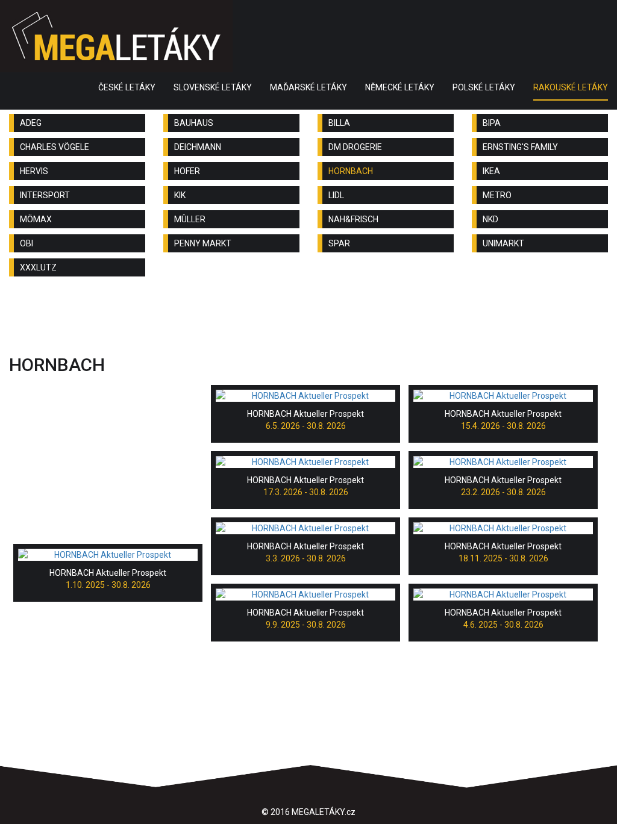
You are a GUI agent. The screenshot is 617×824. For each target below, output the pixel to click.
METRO (497, 195)
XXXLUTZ (38, 267)
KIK (180, 195)
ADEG (31, 123)
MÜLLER (189, 219)
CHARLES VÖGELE (54, 147)
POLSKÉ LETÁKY (484, 87)
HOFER (187, 171)
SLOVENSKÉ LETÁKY (213, 87)
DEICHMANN (197, 147)
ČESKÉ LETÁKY (126, 87)
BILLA (339, 123)
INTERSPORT (45, 195)
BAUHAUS (193, 123)
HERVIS (34, 171)
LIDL (336, 195)
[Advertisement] (308, 319)
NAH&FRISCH (353, 219)
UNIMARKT (503, 243)
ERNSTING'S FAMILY (520, 147)
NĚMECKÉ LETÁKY (399, 87)
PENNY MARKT (202, 243)
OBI (26, 243)
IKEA (491, 171)
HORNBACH (350, 171)
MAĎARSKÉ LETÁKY (308, 87)
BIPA (492, 123)
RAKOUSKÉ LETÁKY (570, 87)
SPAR (339, 243)
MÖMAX (36, 219)
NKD (490, 219)
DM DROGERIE (355, 147)
